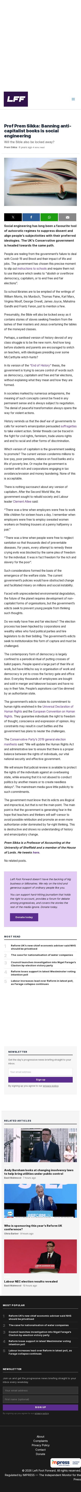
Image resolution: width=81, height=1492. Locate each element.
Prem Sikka (10, 147)
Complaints (40, 1441)
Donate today (24, 917)
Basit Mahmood (12, 1178)
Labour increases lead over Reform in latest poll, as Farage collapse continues (42, 982)
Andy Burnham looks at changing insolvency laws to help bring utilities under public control (38, 1172)
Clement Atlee (22, 501)
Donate (40, 1454)
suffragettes (69, 426)
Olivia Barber (11, 1233)
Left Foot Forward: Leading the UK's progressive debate (16, 99)
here (36, 852)
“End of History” (40, 365)
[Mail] (67, 217)
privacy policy (50, 1085)
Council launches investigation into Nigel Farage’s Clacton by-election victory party (43, 964)
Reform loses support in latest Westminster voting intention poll (43, 973)
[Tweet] (13, 217)
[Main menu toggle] (73, 99)
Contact (40, 1449)
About (40, 1436)
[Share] (31, 217)
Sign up (40, 1079)
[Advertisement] (40, 44)
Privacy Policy (41, 1445)
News (7, 120)
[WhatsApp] (49, 217)
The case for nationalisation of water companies (42, 954)
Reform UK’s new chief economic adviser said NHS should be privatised (43, 947)
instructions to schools (32, 268)
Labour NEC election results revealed (31, 1281)
